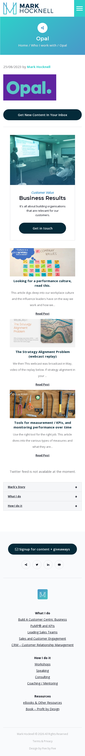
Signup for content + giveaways (44, 549)
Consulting (42, 677)
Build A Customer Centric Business (42, 619)
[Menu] (79, 8)
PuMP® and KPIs (42, 626)
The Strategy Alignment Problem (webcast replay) (42, 353)
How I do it (15, 506)
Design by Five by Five (42, 748)
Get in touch (43, 228)
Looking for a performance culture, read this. (42, 283)
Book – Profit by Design (43, 709)
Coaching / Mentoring (42, 683)
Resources (42, 696)
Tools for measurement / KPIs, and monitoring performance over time (42, 424)
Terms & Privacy (43, 741)
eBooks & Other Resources (42, 702)
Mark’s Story (16, 487)
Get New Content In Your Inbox (42, 115)
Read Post (42, 313)
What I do (14, 496)
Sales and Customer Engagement (42, 638)
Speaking (42, 670)
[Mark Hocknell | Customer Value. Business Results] (28, 8)
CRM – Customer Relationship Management (43, 645)
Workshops (43, 664)
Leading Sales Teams (42, 632)
